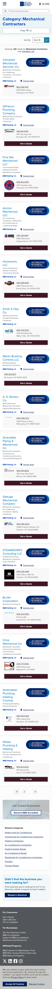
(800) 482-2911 (22, 87)
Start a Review (9, 919)
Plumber (9, 861)
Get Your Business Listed (14, 932)
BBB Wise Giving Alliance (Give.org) (19, 952)
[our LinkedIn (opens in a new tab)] (10, 962)
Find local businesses (19, 11)
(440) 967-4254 (22, 716)
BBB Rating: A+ (10, 81)
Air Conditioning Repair (16, 853)
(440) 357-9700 (22, 614)
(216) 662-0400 (22, 182)
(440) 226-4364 (22, 571)
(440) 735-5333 (22, 330)
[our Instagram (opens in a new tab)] (21, 962)
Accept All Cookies (15, 984)
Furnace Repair (12, 865)
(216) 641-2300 (22, 131)
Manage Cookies (37, 984)
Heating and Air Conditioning (18, 832)
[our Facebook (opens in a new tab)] (15, 962)
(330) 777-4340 (22, 664)
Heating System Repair (15, 849)
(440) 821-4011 (10, 374)
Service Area (28, 81)
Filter (28, 30)
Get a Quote (26, 143)
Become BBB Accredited (26, 812)
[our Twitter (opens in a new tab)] (5, 962)
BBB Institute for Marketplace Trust (19, 950)
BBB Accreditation (11, 935)
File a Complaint (10, 922)
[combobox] (41, 40)
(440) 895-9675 (22, 283)
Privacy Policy (17, 977)
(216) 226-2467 (22, 235)
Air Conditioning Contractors (18, 845)
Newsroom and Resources (15, 940)
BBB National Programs (13, 955)
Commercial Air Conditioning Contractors (24, 836)
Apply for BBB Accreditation (16, 937)
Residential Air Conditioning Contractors (23, 857)
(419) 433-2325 (22, 767)
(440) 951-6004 (22, 471)
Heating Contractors (14, 840)
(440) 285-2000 (22, 524)
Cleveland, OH (28, 51)
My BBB (45, 4)
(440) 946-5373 (22, 418)
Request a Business (17, 895)
